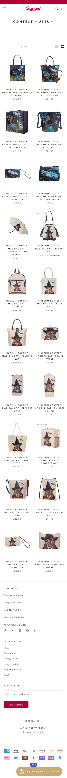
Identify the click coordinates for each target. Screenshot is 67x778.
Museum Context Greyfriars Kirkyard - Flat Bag (17, 92)
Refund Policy (11, 664)
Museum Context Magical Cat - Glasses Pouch (50, 408)
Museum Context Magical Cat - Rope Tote (17, 460)
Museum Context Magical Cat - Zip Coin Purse (49, 564)
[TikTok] (35, 630)
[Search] (56, 8)
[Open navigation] (4, 8)
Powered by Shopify (33, 732)
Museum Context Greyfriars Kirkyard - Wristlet (17, 197)
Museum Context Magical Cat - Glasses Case (17, 408)
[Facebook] (5, 630)
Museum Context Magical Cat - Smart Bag (50, 512)
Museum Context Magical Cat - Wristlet (17, 564)
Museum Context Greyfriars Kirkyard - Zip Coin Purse (50, 197)
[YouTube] (27, 630)
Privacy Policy (11, 658)
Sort (24, 46)
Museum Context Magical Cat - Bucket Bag (49, 249)
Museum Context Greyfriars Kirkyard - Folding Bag (50, 92)
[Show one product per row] (56, 46)
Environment (10, 653)
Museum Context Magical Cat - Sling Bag (17, 512)
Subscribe (16, 705)
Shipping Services (13, 669)
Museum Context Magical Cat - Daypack (17, 304)
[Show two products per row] (62, 46)
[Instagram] (20, 630)
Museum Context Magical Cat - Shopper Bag (49, 460)
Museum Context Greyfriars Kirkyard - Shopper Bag (17, 144)
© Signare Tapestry (33, 728)
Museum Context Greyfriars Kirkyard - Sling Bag (50, 144)
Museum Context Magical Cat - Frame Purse (50, 356)
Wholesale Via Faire (14, 617)
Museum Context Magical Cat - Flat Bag (49, 304)
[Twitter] (12, 630)
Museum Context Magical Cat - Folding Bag (17, 356)
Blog (6, 648)
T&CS (7, 674)
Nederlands (32, 721)
